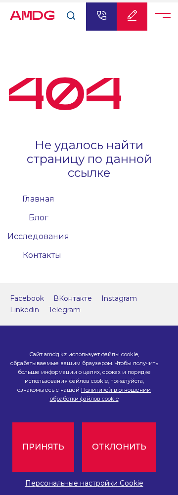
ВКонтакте (72, 298)
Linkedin (24, 309)
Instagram (119, 298)
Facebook (27, 298)
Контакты (42, 255)
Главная (38, 199)
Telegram (64, 309)
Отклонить (119, 447)
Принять (43, 447)
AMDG (32, 12)
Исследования (38, 236)
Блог (38, 217)
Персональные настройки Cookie (84, 483)
